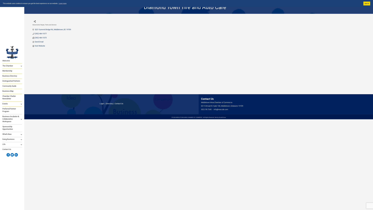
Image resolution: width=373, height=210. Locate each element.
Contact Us (6, 149)
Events (5, 103)
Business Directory (9, 76)
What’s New (7, 134)
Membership (7, 71)
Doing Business (8, 139)
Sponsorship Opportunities (7, 127)
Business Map (8, 91)
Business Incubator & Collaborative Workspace (10, 119)
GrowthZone (222, 117)
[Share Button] (35, 21)
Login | (103, 103)
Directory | (110, 103)
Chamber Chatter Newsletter (9, 97)
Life (3, 144)
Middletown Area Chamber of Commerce (216, 102)
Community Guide (9, 86)
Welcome (6, 61)
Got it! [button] (367, 3)
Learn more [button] (63, 3)
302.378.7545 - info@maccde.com (214, 109)
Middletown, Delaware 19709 (222, 106)
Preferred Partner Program (9, 110)
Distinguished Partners (11, 81)
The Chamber (7, 66)
